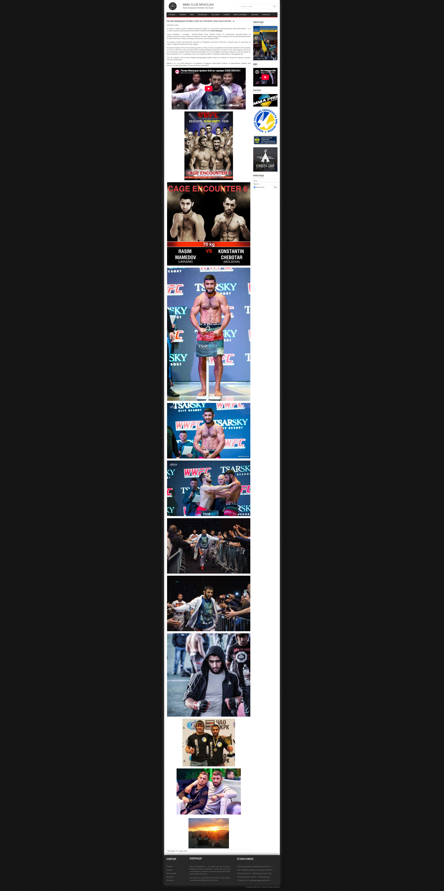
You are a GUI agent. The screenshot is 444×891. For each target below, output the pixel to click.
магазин (254, 15)
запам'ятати (260, 187)
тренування (202, 15)
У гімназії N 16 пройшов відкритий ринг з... (254, 880)
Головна (169, 866)
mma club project (240, 15)
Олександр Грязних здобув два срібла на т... (254, 866)
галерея (226, 15)
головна (172, 15)
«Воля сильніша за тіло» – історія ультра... (254, 877)
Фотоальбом (171, 873)
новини (183, 15)
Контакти (170, 880)
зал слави (215, 15)
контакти (266, 15)
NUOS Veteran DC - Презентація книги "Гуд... (255, 873)
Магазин (169, 877)
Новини (169, 870)
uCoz (278, 889)
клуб (191, 15)
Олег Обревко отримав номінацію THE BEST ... (255, 870)
